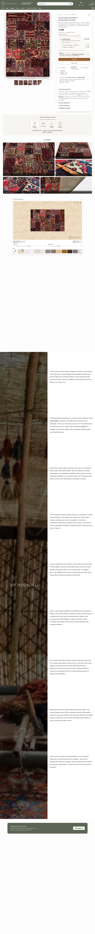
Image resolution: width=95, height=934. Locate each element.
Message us (79, 828)
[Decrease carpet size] (14, 246)
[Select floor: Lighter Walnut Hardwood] (53, 251)
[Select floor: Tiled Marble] (31, 251)
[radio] (75, 45)
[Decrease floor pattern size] (49, 246)
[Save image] (80, 203)
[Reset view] (78, 203)
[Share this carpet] (89, 14)
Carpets (12, 8)
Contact (39, 8)
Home (7, 8)
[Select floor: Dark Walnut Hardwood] (69, 251)
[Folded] (40, 82)
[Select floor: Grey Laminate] (75, 251)
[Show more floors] (81, 251)
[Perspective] (21, 82)
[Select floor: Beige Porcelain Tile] (37, 251)
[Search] (71, 3)
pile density (61, 96)
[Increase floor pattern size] (81, 246)
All (3, 8)
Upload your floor (15, 252)
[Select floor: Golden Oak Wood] (64, 251)
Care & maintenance (64, 105)
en (82, 2)
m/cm (82, 5)
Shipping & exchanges (64, 108)
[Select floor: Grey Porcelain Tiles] (48, 251)
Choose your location (79, 54)
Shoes (17, 8)
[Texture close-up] (30, 82)
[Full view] (16, 82)
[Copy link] (75, 203)
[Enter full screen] (81, 199)
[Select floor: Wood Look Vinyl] (58, 251)
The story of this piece (64, 89)
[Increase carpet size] (46, 246)
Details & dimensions (64, 102)
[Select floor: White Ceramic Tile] (42, 251)
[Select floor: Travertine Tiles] (20, 251)
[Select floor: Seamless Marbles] (26, 251)
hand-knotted (54, 420)
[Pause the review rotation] (88, 79)
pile (79, 94)
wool (89, 91)
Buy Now (74, 59)
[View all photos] (28, 44)
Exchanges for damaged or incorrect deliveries (75, 67)
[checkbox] (66, 39)
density (83, 426)
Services (23, 8)
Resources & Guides (31, 8)
